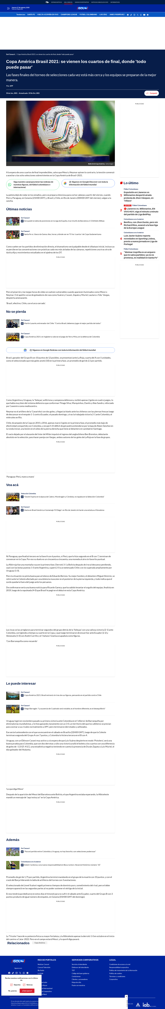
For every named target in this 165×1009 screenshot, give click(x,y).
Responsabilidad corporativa (119, 967)
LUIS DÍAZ (103, 15)
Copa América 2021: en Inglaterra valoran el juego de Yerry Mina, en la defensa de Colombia (62, 336)
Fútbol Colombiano (131, 189)
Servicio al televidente (79, 964)
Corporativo (113, 979)
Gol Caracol (68, 2)
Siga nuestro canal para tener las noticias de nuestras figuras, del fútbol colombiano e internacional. (33, 184)
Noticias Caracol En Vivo (99, 2)
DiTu (39, 979)
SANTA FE (31, 15)
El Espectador (42, 982)
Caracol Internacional (45, 988)
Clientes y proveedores (80, 979)
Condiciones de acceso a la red (119, 964)
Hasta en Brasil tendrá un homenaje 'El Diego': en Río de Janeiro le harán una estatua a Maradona (64, 510)
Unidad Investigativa (82, 2)
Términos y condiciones (117, 976)
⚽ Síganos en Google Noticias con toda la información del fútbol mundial (63, 350)
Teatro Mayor (42, 985)
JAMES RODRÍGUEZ (117, 15)
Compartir (153, 93)
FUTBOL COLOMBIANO (88, 15)
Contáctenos (76, 976)
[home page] (47, 2)
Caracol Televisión (44, 967)
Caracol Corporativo (45, 991)
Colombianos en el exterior (31, 862)
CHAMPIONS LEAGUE (69, 15)
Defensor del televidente (80, 967)
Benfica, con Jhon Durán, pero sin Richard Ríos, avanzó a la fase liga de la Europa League (141, 225)
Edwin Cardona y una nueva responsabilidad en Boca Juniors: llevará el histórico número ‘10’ (62, 865)
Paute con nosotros (78, 985)
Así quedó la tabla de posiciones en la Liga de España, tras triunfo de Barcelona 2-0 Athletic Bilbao (64, 221)
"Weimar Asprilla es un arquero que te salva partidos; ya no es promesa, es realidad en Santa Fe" (141, 255)
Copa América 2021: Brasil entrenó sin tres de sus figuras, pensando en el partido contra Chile (62, 695)
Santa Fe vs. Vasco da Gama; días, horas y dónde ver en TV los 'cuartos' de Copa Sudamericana (62, 234)
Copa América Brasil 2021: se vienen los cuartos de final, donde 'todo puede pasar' (45, 54)
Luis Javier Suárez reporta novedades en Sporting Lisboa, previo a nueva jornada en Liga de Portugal (140, 239)
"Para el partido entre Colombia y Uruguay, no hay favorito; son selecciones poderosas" (60, 851)
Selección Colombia (28, 493)
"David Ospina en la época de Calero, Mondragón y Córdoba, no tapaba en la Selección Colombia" (64, 496)
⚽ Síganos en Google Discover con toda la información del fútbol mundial (88, 183)
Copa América (40, 943)
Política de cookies (115, 973)
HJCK (40, 976)
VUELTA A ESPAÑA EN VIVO (47, 15)
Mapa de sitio (76, 982)
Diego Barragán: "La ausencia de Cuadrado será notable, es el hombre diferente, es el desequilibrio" (64, 708)
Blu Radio (41, 970)
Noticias (30, 985)
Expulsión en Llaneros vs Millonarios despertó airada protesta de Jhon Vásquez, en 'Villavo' (139, 196)
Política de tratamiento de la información (123, 970)
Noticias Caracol (43, 964)
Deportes (17, 985)
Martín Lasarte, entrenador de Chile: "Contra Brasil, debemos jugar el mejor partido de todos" (62, 323)
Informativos (115, 2)
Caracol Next (42, 994)
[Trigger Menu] (8, 8)
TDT (73, 970)
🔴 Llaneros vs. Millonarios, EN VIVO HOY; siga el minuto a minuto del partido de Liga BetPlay (141, 211)
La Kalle (40, 973)
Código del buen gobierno (80, 973)
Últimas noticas (56, 2)
